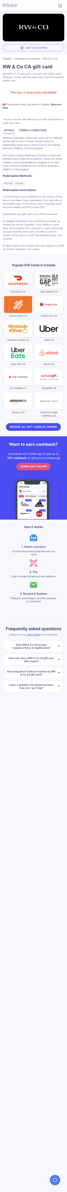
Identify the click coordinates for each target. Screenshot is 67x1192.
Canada (7, 58)
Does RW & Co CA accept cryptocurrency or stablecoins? (31, 646)
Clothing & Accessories (27, 58)
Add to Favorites (36, 47)
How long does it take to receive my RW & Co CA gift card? (31, 673)
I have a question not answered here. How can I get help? (31, 686)
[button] (55, 1180)
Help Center (33, 634)
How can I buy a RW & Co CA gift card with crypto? (31, 660)
